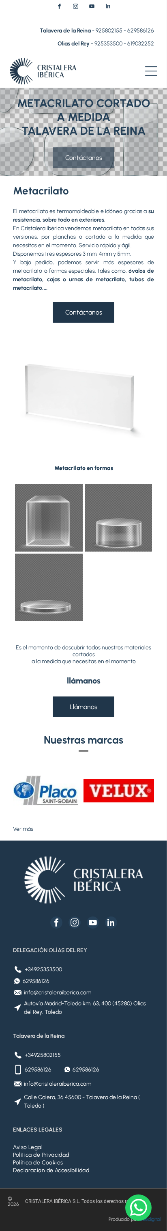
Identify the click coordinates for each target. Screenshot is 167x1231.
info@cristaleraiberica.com (57, 992)
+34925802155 (43, 1055)
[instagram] (75, 7)
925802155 (109, 30)
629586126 (140, 30)
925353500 (108, 43)
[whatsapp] (138, 1208)
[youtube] (92, 7)
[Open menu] (151, 71)
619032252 (140, 43)
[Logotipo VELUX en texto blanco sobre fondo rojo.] (119, 790)
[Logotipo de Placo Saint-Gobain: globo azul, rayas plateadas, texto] (48, 790)
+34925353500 (43, 969)
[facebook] (59, 7)
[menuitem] (83, 1147)
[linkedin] (108, 7)
